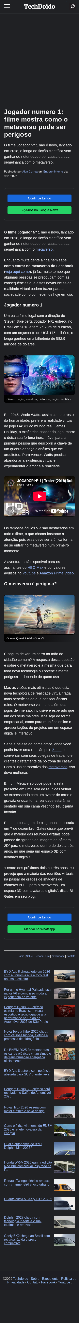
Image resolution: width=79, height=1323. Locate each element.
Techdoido (20, 1278)
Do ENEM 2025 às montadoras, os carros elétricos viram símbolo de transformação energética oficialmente (27, 1055)
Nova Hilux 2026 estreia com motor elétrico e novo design (25, 1109)
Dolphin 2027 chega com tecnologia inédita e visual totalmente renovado (23, 1221)
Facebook (48, 1282)
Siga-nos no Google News (39, 210)
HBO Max (35, 567)
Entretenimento (53, 171)
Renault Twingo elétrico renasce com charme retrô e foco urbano (27, 1182)
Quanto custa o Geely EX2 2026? (28, 1199)
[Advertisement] (39, 60)
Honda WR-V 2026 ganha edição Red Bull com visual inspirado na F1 (28, 1166)
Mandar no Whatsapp (39, 929)
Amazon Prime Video (57, 573)
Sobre (29, 956)
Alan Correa (30, 171)
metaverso (44, 249)
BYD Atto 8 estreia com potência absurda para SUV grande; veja (27, 1072)
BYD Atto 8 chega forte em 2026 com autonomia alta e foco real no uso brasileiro (27, 975)
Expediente (50, 1278)
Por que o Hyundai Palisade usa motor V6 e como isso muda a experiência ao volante (27, 993)
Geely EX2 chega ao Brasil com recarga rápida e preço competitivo (27, 1239)
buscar (66, 1)
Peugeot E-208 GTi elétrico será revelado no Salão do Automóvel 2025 (27, 1092)
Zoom (57, 750)
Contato (70, 956)
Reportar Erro (42, 956)
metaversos (58, 767)
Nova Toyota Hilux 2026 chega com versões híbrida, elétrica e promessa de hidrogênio (26, 1035)
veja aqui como (17, 272)
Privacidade (58, 956)
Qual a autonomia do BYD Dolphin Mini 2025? (23, 1145)
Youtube (29, 573)
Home (21, 956)
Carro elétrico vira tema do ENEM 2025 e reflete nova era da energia (28, 1129)
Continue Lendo (39, 198)
